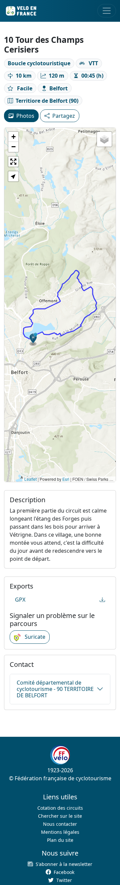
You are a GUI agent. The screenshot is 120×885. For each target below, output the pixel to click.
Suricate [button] (34, 636)
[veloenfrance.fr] (20, 11)
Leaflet (30, 479)
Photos (25, 115)
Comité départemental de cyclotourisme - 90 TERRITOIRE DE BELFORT (55, 689)
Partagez (63, 115)
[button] (33, 339)
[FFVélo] (60, 755)
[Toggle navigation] (106, 10)
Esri (65, 479)
